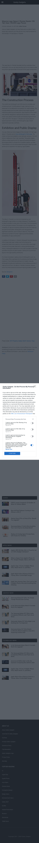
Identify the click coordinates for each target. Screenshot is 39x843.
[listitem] (19, 419)
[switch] (32, 423)
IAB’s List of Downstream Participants (21, 413)
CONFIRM (12, 453)
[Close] (35, 387)
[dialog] (19, 421)
